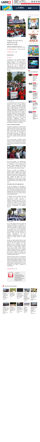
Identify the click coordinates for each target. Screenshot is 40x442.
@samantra (9, 57)
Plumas (16, 2)
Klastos (32, 58)
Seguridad (16, 1)
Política (21, 1)
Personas (17, 0)
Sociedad (23, 0)
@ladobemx (14, 49)
